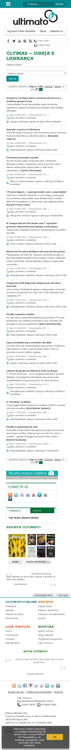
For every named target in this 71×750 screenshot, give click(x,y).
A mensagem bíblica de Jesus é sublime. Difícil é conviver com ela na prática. (35, 405)
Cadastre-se (56, 31)
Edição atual (45, 606)
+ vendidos (14, 510)
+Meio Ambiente (53, 121)
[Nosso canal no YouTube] (34, 494)
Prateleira (10, 606)
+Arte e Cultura (17, 243)
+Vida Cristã (51, 149)
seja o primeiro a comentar (22, 117)
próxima (48, 86)
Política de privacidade (39, 692)
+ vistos (36, 510)
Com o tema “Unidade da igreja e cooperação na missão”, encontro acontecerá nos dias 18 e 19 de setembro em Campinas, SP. (36, 289)
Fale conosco (45, 643)
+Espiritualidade (18, 149)
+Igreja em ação (37, 121)
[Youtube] (19, 41)
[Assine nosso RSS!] (10, 494)
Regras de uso (16, 692)
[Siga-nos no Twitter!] (16, 494)
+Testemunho (56, 215)
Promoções (11, 635)
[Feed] (30, 41)
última (57, 86)
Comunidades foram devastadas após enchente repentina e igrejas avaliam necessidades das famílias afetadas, (35, 104)
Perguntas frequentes (50, 639)
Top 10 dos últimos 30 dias (23, 517)
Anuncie (58, 692)
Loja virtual (18, 627)
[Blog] (10, 498)
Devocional (11, 618)
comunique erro (43, 595)
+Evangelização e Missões (22, 275)
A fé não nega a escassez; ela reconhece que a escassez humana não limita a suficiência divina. (36, 134)
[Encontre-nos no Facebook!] (25, 685)
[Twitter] (14, 41)
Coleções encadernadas (51, 614)
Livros (8, 631)
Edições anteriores (48, 610)
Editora (46, 627)
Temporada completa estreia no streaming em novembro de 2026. (36, 228)
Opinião (9, 610)
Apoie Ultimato (35, 651)
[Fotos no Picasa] (45, 494)
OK (55, 737)
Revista (45, 602)
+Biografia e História (20, 215)
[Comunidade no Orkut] (22, 494)
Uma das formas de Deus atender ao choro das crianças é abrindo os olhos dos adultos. (30, 576)
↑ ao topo (62, 595)
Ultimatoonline (21, 602)
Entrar (43, 31)
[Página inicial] (35, 17)
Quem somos (45, 631)
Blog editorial (45, 635)
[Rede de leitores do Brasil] (28, 494)
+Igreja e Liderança (19, 121)
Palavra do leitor (14, 614)
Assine (15, 562)
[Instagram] (25, 41)
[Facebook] (8, 41)
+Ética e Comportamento (22, 181)
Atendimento (12, 643)
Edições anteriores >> (37, 562)
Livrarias (10, 639)
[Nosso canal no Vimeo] (39, 494)
